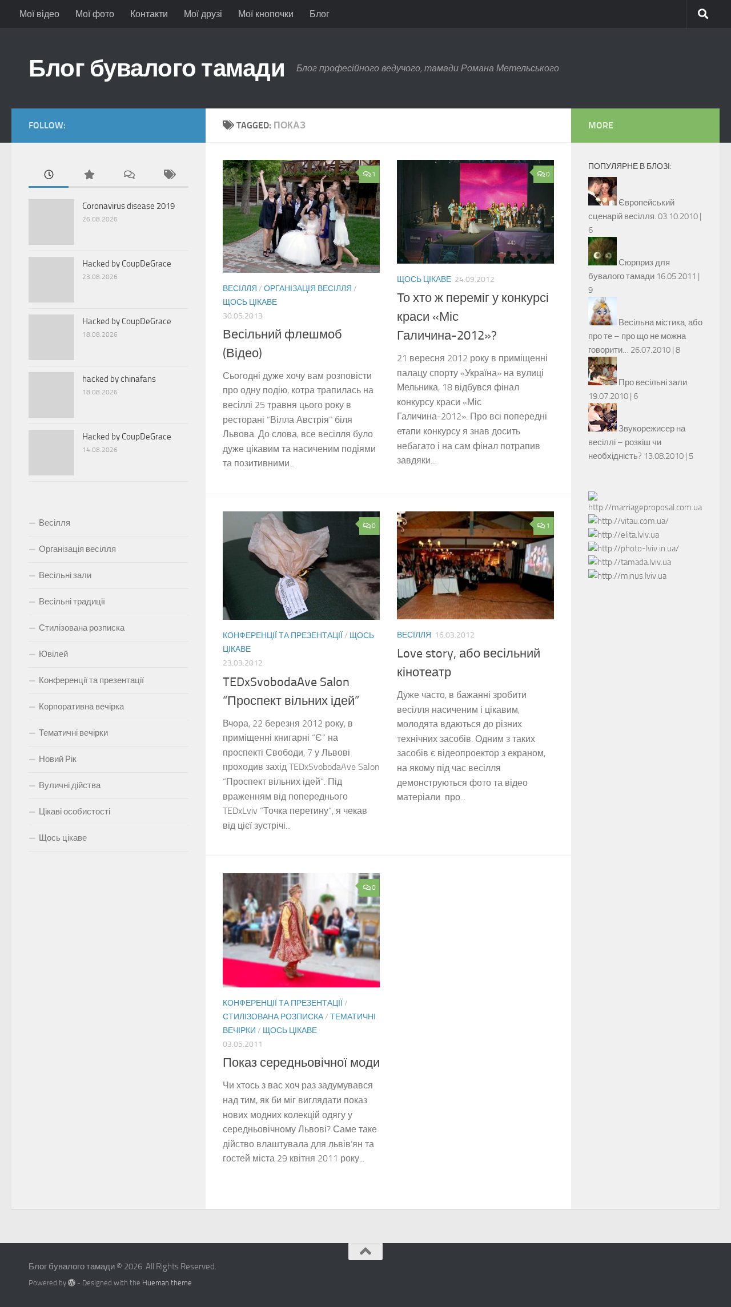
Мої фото (94, 14)
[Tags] (168, 175)
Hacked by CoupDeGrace (126, 264)
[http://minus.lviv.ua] (627, 576)
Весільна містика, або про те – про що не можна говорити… (645, 336)
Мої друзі (203, 14)
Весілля (240, 288)
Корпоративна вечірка (81, 706)
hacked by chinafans (119, 379)
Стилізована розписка (273, 1017)
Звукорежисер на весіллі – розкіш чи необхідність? (636, 442)
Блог (320, 14)
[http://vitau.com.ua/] (628, 521)
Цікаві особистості (74, 811)
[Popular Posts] (89, 175)
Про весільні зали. (653, 382)
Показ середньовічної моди (301, 1062)
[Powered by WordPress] (71, 1282)
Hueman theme (167, 1282)
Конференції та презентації (283, 635)
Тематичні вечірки (73, 733)
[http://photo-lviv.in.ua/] (633, 548)
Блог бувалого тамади (157, 68)
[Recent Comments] (128, 175)
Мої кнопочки (266, 14)
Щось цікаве (250, 302)
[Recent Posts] (49, 175)
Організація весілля (308, 288)
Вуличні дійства (70, 785)
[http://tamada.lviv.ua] (629, 562)
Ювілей (53, 654)
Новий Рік (58, 759)
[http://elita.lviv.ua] (623, 535)
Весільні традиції (72, 601)
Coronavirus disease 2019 (128, 206)
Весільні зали (65, 575)
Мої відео (39, 14)
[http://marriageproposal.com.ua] (645, 507)
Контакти (149, 14)
